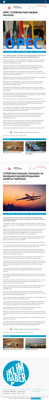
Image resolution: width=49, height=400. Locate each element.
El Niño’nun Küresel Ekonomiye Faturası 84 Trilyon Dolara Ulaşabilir (35, 153)
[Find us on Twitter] (35, 391)
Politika (23, 18)
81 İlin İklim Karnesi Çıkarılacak (31, 349)
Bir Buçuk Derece (21, 391)
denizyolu (12, 332)
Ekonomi (20, 18)
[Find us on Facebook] (33, 391)
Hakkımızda (13, 393)
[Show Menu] (45, 2)
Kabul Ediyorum (36, 398)
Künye (19, 393)
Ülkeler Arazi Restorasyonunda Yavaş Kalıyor (12, 152)
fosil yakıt (12, 135)
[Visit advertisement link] (24, 8)
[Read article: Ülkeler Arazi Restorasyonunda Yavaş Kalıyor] (13, 146)
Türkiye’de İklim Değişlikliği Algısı (10, 391)
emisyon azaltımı (19, 332)
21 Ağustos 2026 (6, 154)
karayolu (31, 332)
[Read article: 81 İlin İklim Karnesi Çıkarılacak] (35, 343)
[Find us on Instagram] (37, 391)
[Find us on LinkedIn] (39, 391)
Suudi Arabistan (22, 135)
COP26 (7, 135)
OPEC (17, 135)
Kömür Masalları (6, 393)
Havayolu (26, 332)
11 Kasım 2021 (14, 18)
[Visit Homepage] (4, 2)
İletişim (23, 393)
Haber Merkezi (7, 18)
